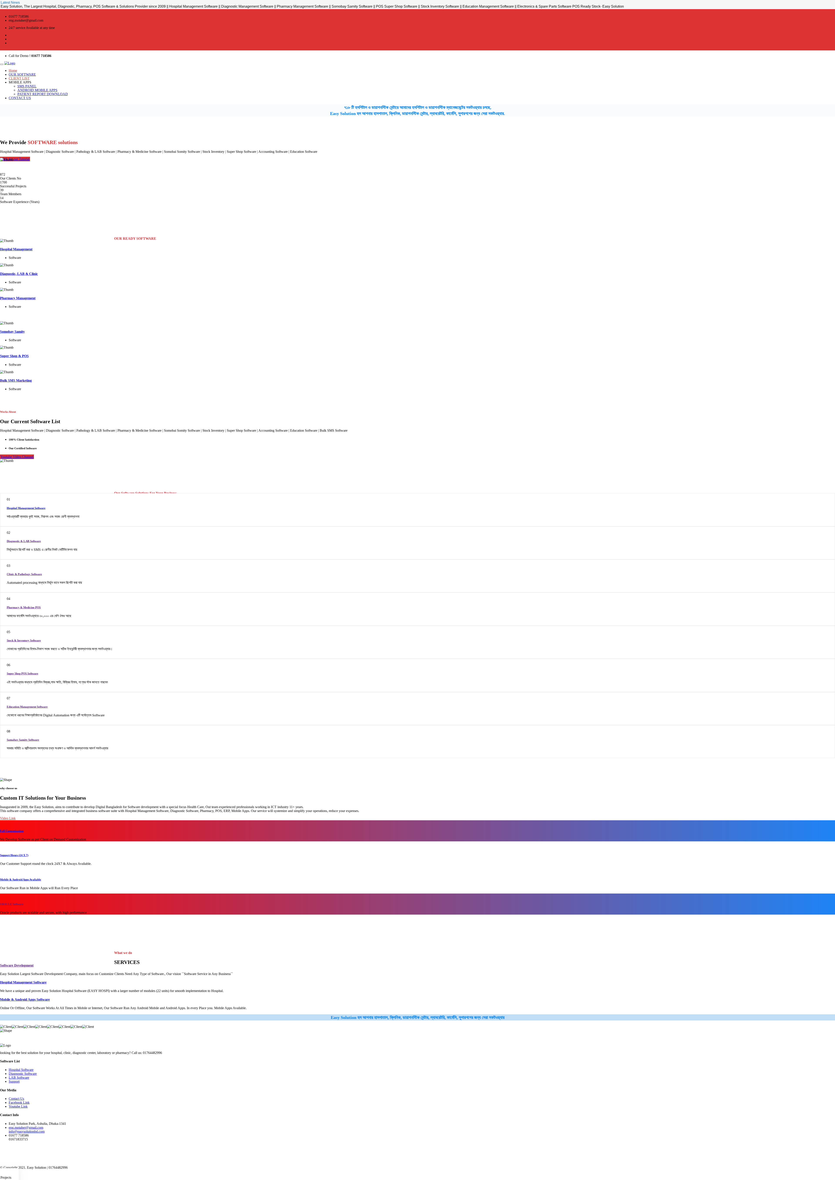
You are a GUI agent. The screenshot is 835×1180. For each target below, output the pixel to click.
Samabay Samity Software (23, 739)
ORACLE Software (11, 904)
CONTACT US (20, 98)
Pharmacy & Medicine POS (24, 607)
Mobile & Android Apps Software (25, 999)
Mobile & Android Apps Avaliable (20, 879)
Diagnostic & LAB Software (24, 541)
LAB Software (19, 1077)
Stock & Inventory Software (24, 640)
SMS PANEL (27, 86)
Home (13, 70)
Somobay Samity (12, 331)
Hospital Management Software (26, 508)
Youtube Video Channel (16, 457)
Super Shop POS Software (22, 673)
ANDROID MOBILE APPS (37, 90)
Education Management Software (27, 706)
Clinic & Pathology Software (24, 574)
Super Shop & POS (14, 356)
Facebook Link (19, 1102)
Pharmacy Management (17, 298)
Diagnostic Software (23, 1073)
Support (14, 1081)
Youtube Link (18, 1106)
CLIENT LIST (19, 78)
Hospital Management (16, 249)
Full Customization (11, 830)
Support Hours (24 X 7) (14, 855)
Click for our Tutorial (15, 159)
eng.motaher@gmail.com (26, 1127)
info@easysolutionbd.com (27, 1131)
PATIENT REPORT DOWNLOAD (42, 94)
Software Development (16, 965)
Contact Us (16, 1098)
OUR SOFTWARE (22, 74)
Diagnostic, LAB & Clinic (19, 274)
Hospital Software (21, 1070)
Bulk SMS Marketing (16, 380)
